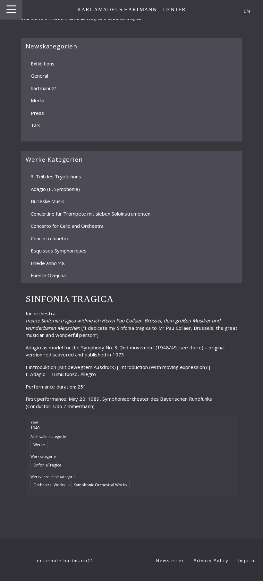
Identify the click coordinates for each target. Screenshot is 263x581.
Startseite (32, 18)
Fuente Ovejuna (48, 275)
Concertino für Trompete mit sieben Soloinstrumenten (90, 213)
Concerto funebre (50, 238)
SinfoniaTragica (47, 465)
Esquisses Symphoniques (59, 250)
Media (37, 100)
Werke (56, 18)
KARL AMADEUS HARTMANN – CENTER (131, 9)
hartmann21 (44, 88)
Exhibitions (43, 63)
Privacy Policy (211, 560)
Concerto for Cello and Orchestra (67, 226)
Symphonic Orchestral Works (100, 485)
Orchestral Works (49, 485)
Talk (35, 125)
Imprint (247, 560)
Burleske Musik (47, 201)
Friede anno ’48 (48, 263)
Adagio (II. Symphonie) (55, 188)
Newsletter (170, 560)
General (39, 76)
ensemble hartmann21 (65, 560)
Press (37, 112)
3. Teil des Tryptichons (56, 176)
